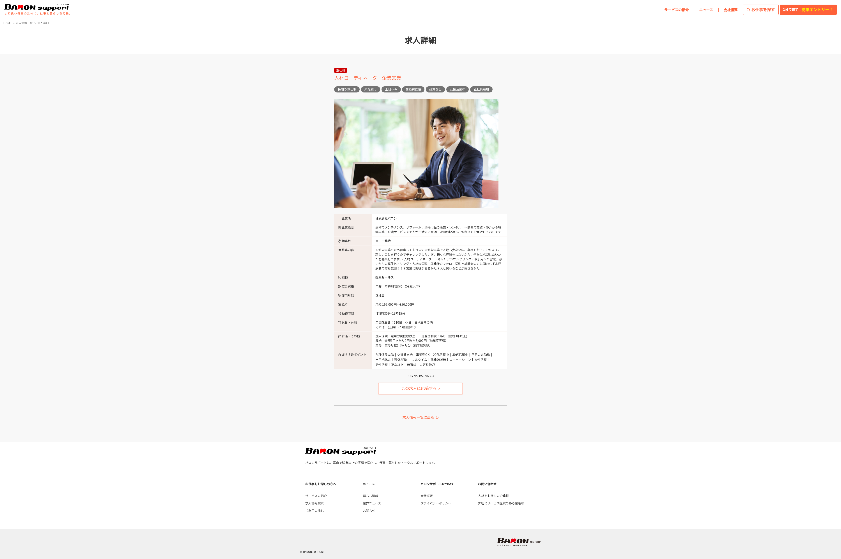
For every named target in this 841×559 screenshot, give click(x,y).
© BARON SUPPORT (312, 552)
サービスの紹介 (316, 495)
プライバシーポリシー (435, 503)
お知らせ (369, 510)
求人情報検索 (314, 503)
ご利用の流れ (314, 510)
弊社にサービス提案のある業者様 (501, 503)
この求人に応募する (419, 388)
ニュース (369, 484)
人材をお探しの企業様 (493, 495)
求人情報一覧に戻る (418, 417)
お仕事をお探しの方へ (320, 484)
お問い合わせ (487, 484)
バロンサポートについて (437, 484)
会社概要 (426, 495)
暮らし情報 (370, 495)
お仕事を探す (763, 9)
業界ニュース (372, 503)
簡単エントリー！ (808, 9)
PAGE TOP (818, 469)
